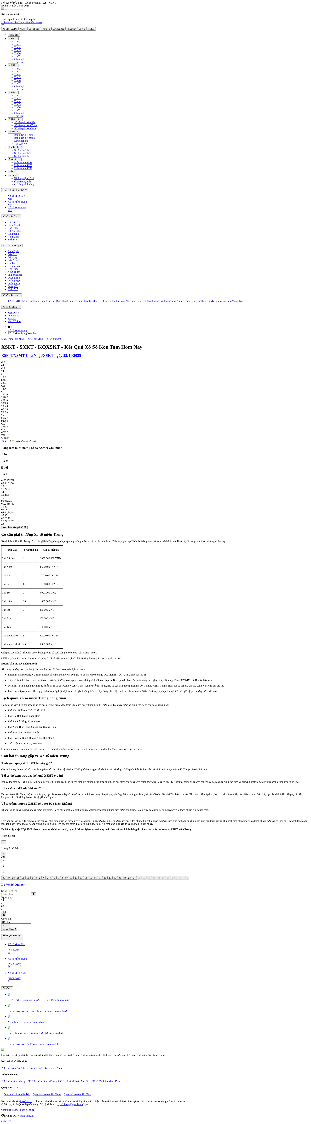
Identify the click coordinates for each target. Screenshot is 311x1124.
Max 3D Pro (14, 321)
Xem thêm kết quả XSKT (14, 527)
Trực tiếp (18, 62)
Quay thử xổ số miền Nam (77, 1094)
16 (95, 878)
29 (18, 878)
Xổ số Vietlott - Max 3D (77, 1081)
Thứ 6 (17, 53)
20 (115, 878)
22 (124, 878)
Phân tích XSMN (23, 168)
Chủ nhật (19, 59)
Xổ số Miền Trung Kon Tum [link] (22, 333)
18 (105, 878)
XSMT (14, 29)
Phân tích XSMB (23, 162)
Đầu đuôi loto (21, 140)
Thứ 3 (17, 44)
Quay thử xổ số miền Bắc (17, 1094)
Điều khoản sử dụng (23, 1109)
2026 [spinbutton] (3, 912)
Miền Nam (6, 22)
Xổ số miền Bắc (12, 1068)
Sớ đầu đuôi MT (22, 153)
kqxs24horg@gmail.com (70, 1104)
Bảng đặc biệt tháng (24, 137)
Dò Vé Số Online (12, 884)
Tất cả (8, 441)
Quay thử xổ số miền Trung (47, 1094)
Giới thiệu (6, 1109)
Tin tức (91, 29)
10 (66, 878)
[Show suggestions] (3, 925)
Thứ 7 (17, 56)
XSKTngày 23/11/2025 (62, 355)
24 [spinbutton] (2, 900)
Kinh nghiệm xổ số (24, 178)
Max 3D (12, 318)
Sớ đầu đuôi (58, 29)
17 (100, 878)
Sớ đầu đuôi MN (22, 156)
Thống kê (45, 29)
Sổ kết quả (34, 29)
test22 (8, 1121)
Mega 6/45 (13, 312)
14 (86, 878)
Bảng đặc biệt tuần (23, 135)
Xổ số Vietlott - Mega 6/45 (17, 1081)
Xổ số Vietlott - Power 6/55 (48, 1081)
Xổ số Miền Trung (17, 330)
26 (4, 878)
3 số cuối (31, 441)
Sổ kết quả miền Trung (26, 125)
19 (110, 878)
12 (76, 878)
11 (71, 878)
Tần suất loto (21, 143)
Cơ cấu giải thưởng (24, 184)
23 (129, 878)
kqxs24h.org (26, 1101)
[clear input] (33, 894)
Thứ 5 (17, 50)
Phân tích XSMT (23, 165)
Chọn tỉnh (6, 918)
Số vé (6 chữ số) (9, 891)
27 (8, 878)
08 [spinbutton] (2, 906)
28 (13, 878)
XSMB (6, 29)
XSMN (23, 29)
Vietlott (38, 22)
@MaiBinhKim (25, 1115)
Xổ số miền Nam (53, 1068)
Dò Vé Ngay (8, 929)
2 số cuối (19, 441)
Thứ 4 (17, 47)
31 (28, 878)
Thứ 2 (17, 41)
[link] (9, 327)
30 (23, 878)
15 (90, 878)
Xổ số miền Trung (32, 1068)
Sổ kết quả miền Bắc (24, 122)
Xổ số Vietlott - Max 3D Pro (106, 1081)
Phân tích (71, 29)
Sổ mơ (82, 29)
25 (139, 878)
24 (134, 878)
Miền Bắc (29, 22)
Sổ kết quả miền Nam (25, 128)
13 (81, 878)
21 (120, 878)
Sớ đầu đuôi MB (22, 150)
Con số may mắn (23, 181)
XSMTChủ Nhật (28, 355)
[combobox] (16, 922)
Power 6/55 (14, 315)
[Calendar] (3, 915)
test (3, 1121)
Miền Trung (18, 22)
